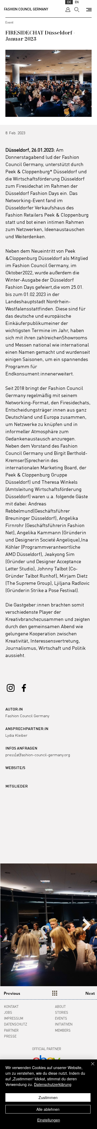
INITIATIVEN (63, 1024)
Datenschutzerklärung (52, 1084)
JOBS (8, 1012)
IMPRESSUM (13, 1018)
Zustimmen (48, 1097)
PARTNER (11, 1030)
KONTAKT (11, 1006)
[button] (89, 9)
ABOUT (60, 1006)
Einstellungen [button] (48, 1120)
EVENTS (61, 1018)
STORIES (61, 1012)
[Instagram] (10, 688)
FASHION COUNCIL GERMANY (26, 9)
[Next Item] (86, 924)
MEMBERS (63, 1030)
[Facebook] (24, 688)
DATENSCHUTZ (15, 1024)
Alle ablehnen (48, 1109)
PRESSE (10, 1036)
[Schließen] (89, 1067)
